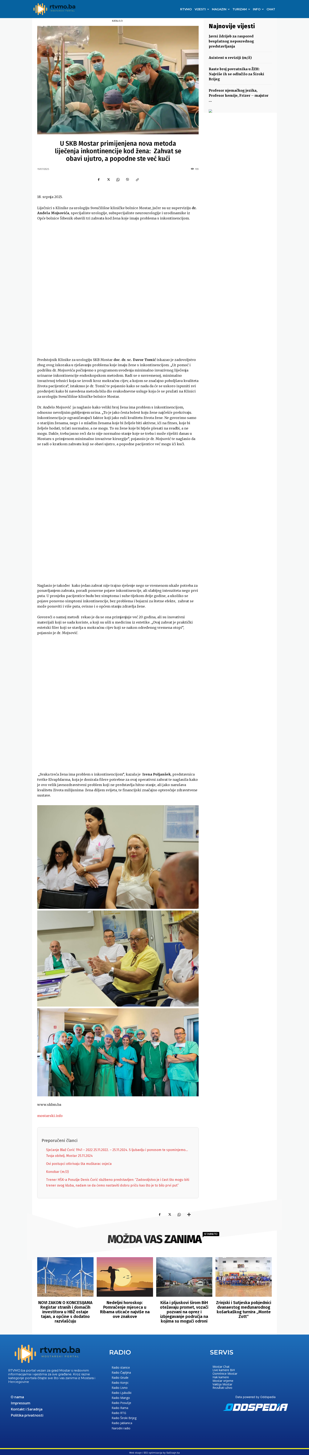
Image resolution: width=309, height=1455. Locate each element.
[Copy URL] (137, 180)
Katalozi (117, 21)
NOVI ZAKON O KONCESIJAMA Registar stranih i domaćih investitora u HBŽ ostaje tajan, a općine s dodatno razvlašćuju (65, 1312)
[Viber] (127, 180)
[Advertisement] (117, 289)
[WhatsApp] (118, 180)
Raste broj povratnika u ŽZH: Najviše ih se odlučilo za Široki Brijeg (236, 74)
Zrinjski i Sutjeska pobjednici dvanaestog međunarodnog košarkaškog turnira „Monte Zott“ (243, 1309)
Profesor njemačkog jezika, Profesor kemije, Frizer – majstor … (238, 95)
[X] (108, 180)
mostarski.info (50, 1116)
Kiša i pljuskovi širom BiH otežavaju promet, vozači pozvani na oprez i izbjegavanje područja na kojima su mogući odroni (184, 1312)
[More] (189, 1214)
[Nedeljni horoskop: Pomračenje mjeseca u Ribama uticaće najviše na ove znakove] (125, 1276)
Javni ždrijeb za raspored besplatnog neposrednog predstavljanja (231, 41)
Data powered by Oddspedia (255, 1397)
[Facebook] (98, 180)
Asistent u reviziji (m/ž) (230, 58)
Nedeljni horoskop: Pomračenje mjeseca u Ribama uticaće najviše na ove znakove (125, 1309)
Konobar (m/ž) (57, 1172)
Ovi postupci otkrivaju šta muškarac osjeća (79, 1164)
